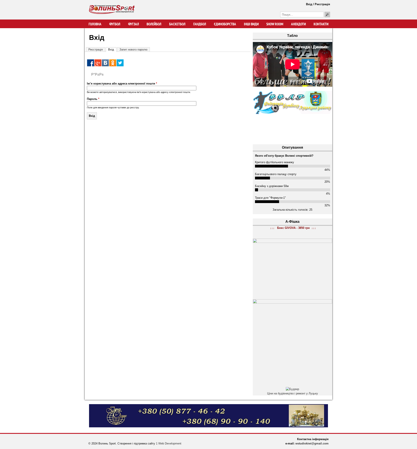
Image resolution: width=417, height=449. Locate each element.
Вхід (309, 4)
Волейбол (154, 24)
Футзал (133, 24)
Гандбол (199, 24)
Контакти (321, 24)
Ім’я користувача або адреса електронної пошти (122, 83)
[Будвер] (292, 389)
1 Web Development (168, 443)
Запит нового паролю (133, 49)
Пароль (93, 99)
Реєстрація (322, 4)
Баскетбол (177, 24)
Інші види (251, 24)
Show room (274, 24)
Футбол (114, 24)
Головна (95, 24)
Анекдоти (298, 24)
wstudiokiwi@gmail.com (312, 443)
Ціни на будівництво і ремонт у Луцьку (292, 393)
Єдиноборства (225, 24)
